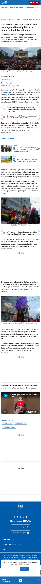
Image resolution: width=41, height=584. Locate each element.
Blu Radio (3, 19)
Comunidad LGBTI (9, 427)
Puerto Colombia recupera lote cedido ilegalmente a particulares (25, 160)
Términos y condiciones (11, 557)
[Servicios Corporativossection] (38, 545)
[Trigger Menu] (2, 2)
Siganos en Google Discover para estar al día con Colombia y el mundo (22, 117)
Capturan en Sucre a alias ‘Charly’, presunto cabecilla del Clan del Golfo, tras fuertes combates (26, 149)
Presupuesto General (31, 7)
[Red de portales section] (38, 540)
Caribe (18, 19)
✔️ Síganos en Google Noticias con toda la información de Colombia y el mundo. (22, 233)
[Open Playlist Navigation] (38, 580)
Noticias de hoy (20, 423)
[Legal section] (38, 550)
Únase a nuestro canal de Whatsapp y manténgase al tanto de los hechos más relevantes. (21, 109)
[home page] (20, 506)
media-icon (20, 580)
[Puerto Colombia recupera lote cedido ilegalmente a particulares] (6, 159)
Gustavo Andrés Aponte (16, 7)
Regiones (11, 19)
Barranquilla (7, 423)
